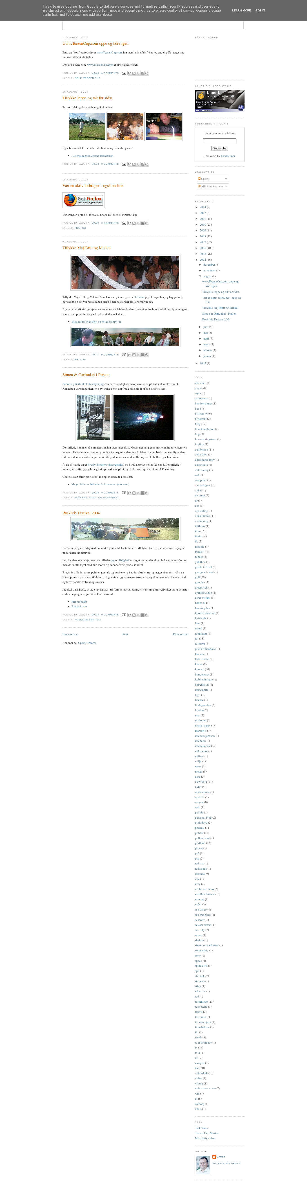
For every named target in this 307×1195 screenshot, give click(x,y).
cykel (198, 490)
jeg (113, 560)
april (206, 338)
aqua (198, 393)
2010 (203, 224)
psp (197, 858)
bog (197, 434)
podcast (200, 828)
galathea (200, 562)
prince (199, 848)
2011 (203, 219)
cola (197, 475)
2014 (203, 207)
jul (196, 638)
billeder (140, 297)
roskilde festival (88, 619)
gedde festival (203, 567)
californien (201, 449)
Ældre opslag (180, 634)
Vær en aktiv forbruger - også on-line (92, 185)
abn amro (200, 383)
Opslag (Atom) (87, 643)
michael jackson (205, 736)
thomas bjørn (203, 1022)
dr (196, 500)
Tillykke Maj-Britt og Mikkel (86, 247)
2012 (203, 213)
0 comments (110, 73)
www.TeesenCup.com (109, 52)
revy (197, 884)
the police (201, 1017)
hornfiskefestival (205, 613)
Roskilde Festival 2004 (81, 512)
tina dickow (202, 1027)
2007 (203, 242)
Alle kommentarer (211, 186)
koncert (81, 497)
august (207, 276)
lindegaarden (203, 705)
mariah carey (203, 725)
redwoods (201, 868)
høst (197, 623)
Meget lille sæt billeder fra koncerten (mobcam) (100, 484)
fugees (199, 557)
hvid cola (201, 618)
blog (198, 424)
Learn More (241, 10)
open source (202, 792)
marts (207, 344)
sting (198, 986)
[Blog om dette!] (134, 73)
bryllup (81, 359)
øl (196, 1099)
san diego (201, 909)
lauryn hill (201, 690)
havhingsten (202, 608)
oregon (199, 802)
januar (207, 356)
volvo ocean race (205, 1088)
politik (199, 833)
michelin (200, 741)
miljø (198, 761)
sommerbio (202, 950)
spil (197, 971)
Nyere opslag (70, 634)
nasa (197, 777)
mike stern (201, 751)
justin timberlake (205, 649)
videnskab (201, 1073)
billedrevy (201, 413)
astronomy (201, 398)
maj (206, 333)
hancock (200, 603)
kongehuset (202, 674)
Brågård (124, 560)
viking (199, 1083)
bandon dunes (203, 403)
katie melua (202, 659)
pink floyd (201, 822)
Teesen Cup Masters (207, 1133)
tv (196, 1047)
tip (196, 1032)
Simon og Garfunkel (74, 384)
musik (198, 771)
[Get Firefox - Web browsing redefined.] (83, 207)
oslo (197, 807)
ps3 (197, 853)
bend (198, 408)
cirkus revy (202, 470)
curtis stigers (202, 485)
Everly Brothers (97, 464)
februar (208, 350)
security (200, 930)
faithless (200, 526)
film (197, 531)
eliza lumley (202, 516)
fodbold (200, 546)
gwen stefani (202, 597)
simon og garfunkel (104, 497)
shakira (199, 940)
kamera (199, 654)
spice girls (201, 966)
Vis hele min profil (226, 1163)
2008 (203, 236)
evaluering (201, 521)
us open (200, 1063)
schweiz (200, 920)
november (209, 270)
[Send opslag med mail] (124, 73)
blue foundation (204, 429)
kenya (198, 664)
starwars (200, 981)
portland (200, 843)
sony (198, 955)
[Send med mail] (129, 73)
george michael (204, 572)
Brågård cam (79, 606)
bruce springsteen (205, 439)
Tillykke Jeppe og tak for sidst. (87, 97)
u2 (196, 1058)
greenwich (201, 587)
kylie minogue (204, 679)
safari (198, 904)
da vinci (200, 495)
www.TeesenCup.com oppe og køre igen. (95, 43)
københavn (202, 684)
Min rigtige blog (205, 1138)
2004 (203, 260)
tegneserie (201, 1006)
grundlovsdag (203, 593)
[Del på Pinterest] (147, 73)
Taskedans (201, 1128)
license (199, 700)
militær (199, 756)
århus (198, 1109)
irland (198, 628)
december (209, 264)
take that (200, 991)
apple (198, 388)
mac (197, 715)
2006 (203, 248)
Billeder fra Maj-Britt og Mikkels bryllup (96, 322)
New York (201, 782)
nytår (198, 787)
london (199, 710)
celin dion (201, 454)
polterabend (202, 838)
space (198, 961)
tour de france (203, 1042)
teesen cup (91, 78)
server (198, 935)
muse (198, 766)
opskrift (200, 797)
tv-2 (197, 1053)
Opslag (205, 179)
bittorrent (201, 419)
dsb (197, 506)
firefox (80, 228)
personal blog (203, 817)
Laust (221, 1156)
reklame (200, 874)
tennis (198, 1012)
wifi (197, 1093)
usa (197, 1068)
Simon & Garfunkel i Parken (85, 374)
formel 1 (200, 552)
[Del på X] (138, 73)
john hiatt (201, 633)
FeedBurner (228, 156)
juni (206, 327)
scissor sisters (203, 925)
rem (197, 879)
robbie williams (204, 889)
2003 (203, 363)
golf (78, 78)
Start (125, 634)
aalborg (199, 1104)
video (198, 1078)
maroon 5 (201, 731)
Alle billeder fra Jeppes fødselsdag (92, 155)
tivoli (198, 1037)
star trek (200, 976)
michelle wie (203, 746)
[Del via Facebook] (142, 73)
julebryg (200, 644)
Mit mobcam (79, 602)
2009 (203, 230)
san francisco (203, 915)
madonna (200, 720)
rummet (199, 899)
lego (197, 695)
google (199, 582)
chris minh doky (205, 460)
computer (201, 480)
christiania (201, 465)
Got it (260, 10)
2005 (203, 254)
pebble (199, 812)
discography (96, 384)
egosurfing (201, 511)
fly (196, 541)
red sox (199, 863)
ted (197, 996)
